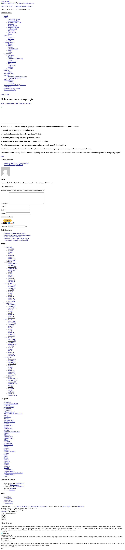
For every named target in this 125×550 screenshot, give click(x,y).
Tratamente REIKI (13, 27)
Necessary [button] (4, 531)
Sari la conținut (5, 1)
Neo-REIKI (11, 30)
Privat (9, 72)
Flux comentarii (8, 502)
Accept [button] (3, 510)
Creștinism (11, 37)
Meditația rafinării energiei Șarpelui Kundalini (17, 235)
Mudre (10, 52)
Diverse (10, 68)
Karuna (10, 34)
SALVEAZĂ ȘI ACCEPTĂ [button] (9, 547)
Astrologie (11, 55)
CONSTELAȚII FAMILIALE (13, 413)
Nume (3, 206)
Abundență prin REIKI (14, 22)
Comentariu (5, 203)
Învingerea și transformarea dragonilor (15, 233)
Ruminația (13, 488)
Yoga (9, 63)
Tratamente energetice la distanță (17, 76)
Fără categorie (8, 425)
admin (20, 103)
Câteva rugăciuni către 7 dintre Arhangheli (16, 163)
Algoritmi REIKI (9, 407)
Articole (10, 81)
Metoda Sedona (8, 80)
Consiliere (11, 83)
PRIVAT (6, 70)
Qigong (10, 60)
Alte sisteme (7, 53)
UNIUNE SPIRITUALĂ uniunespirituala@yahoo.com (17, 6)
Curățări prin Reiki (13, 21)
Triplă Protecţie (19, 483)
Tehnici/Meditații (9, 42)
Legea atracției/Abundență (15, 58)
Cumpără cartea (8, 73)
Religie (6, 35)
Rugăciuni (11, 39)
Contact (6, 415)
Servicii (6, 75)
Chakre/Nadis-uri (13, 48)
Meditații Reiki (12, 29)
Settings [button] (21, 510)
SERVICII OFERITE (14, 78)
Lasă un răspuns (26, 103)
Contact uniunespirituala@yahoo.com (15, 85)
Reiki (6, 17)
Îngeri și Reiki (12, 32)
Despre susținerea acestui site (12, 237)
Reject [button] (12, 510)
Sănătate (10, 67)
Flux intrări (7, 500)
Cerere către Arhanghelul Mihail (13, 165)
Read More (4, 511)
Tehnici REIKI (12, 25)
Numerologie (12, 65)
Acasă (6, 16)
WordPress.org (8, 503)
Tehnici (10, 44)
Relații (6, 458)
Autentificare (8, 498)
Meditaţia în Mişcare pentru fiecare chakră (16, 238)
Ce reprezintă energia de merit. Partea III (16, 240)
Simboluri (11, 24)
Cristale (10, 57)
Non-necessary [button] (5, 540)
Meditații (10, 45)
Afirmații (7, 405)
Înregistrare (7, 86)
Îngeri (9, 40)
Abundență (7, 402)
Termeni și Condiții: (10, 90)
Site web (3, 213)
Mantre (10, 50)
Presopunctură (12, 62)
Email (3, 210)
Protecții (10, 47)
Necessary (6, 533)
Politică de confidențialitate (12, 88)
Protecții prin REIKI (14, 19)
